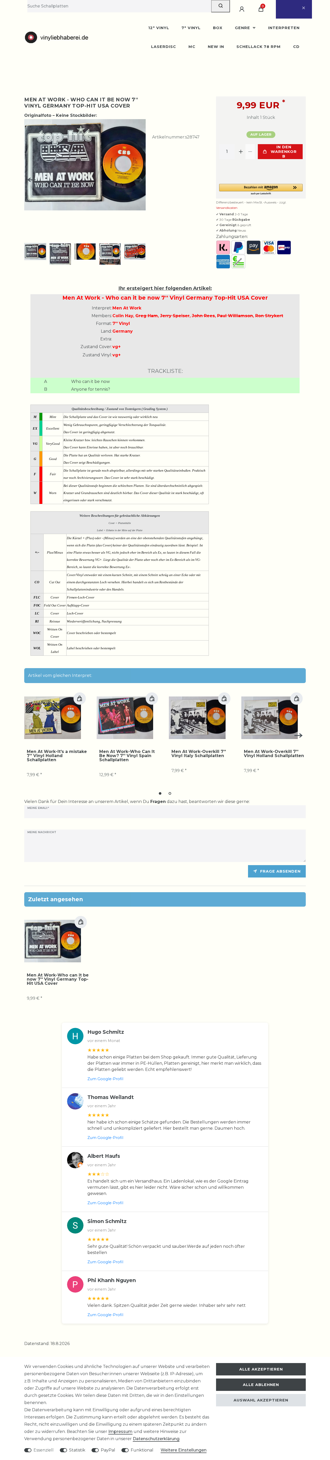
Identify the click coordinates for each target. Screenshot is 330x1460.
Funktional (142, 1450)
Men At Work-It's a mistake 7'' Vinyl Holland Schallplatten (57, 756)
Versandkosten (226, 208)
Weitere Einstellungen (184, 1450)
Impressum (120, 1431)
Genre (243, 28)
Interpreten (284, 28)
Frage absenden (280, 871)
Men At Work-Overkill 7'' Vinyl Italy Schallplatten (198, 754)
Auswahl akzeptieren (261, 1400)
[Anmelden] (242, 9)
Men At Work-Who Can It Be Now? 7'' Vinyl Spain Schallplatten (127, 756)
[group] (52, 717)
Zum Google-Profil (105, 1079)
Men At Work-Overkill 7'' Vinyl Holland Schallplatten (274, 754)
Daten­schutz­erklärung (156, 1438)
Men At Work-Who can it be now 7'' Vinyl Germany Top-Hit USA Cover (58, 979)
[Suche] (220, 6)
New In (216, 46)
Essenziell (44, 1450)
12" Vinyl (158, 28)
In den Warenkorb (284, 152)
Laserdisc (163, 46)
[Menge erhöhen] (240, 151)
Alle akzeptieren (261, 1369)
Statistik (77, 1450)
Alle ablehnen (261, 1384)
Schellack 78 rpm (258, 46)
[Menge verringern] (250, 151)
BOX (217, 28)
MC (191, 46)
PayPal (108, 1450)
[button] (261, 189)
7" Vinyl (191, 28)
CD (296, 46)
